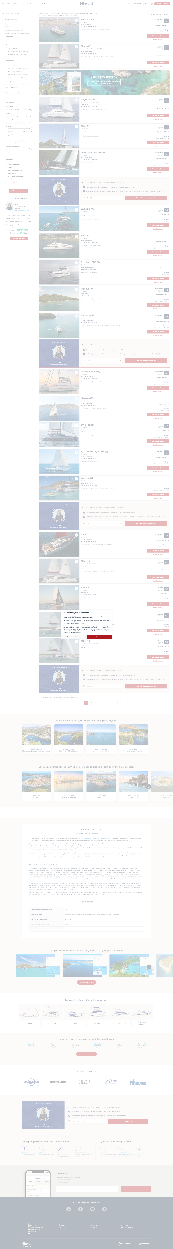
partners (73, 616)
